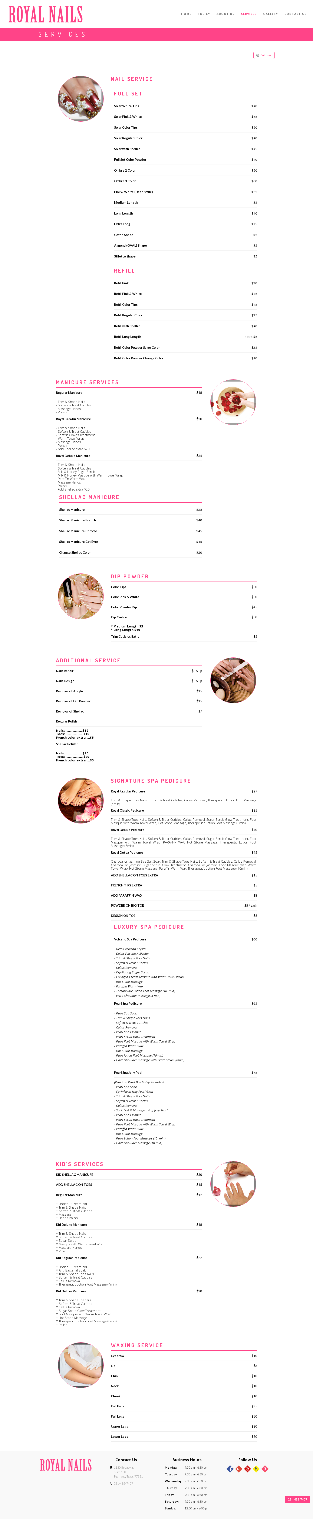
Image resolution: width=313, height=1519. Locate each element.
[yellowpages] (256, 1468)
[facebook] (230, 1468)
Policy (204, 14)
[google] (238, 1468)
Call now (266, 55)
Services (249, 14)
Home (186, 14)
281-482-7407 (123, 1483)
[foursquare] (265, 1468)
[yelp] (247, 1468)
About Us (226, 14)
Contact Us (295, 14)
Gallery (270, 14)
